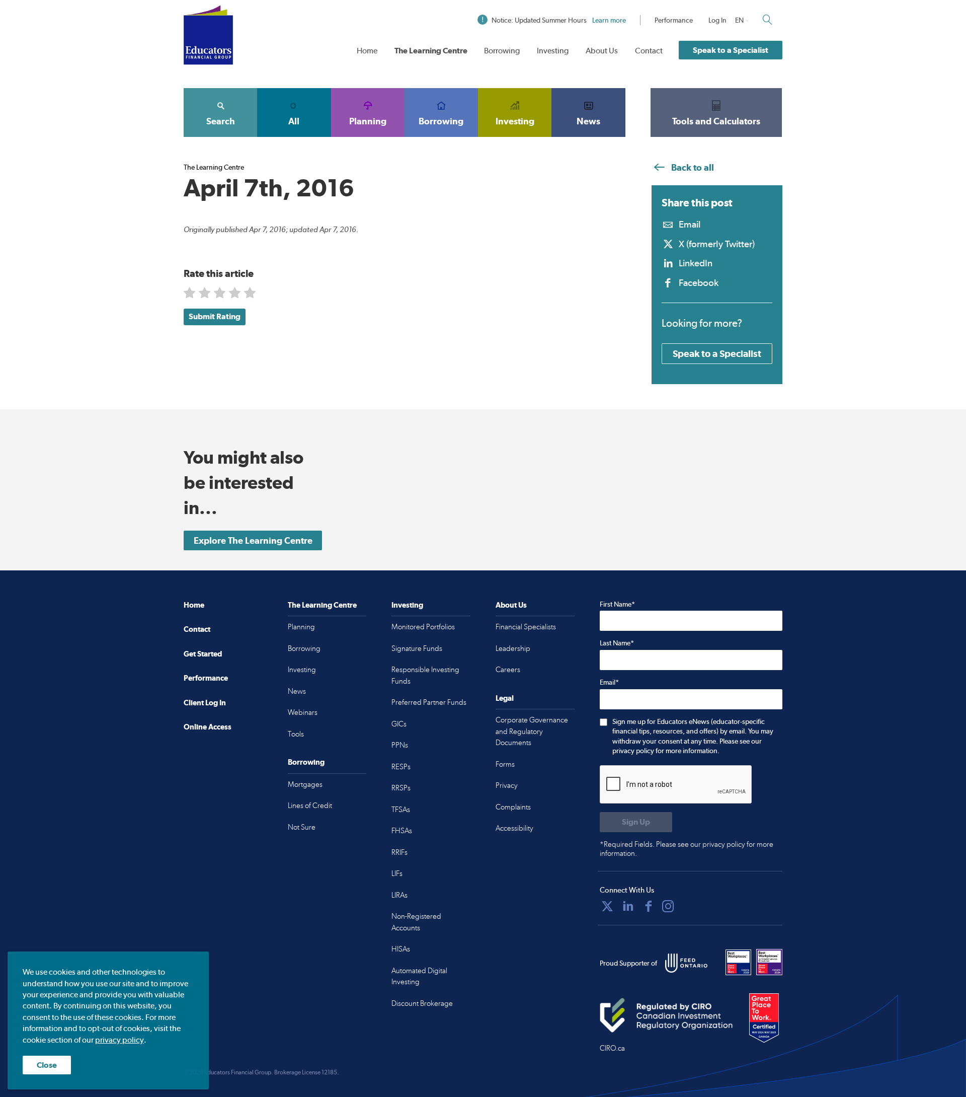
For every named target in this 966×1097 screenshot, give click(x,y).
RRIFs (399, 852)
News (588, 121)
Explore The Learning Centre (253, 540)
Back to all (691, 167)
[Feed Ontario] (686, 963)
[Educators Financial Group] (208, 35)
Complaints (513, 807)
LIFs (397, 873)
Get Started (203, 653)
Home (367, 50)
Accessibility (514, 828)
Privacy (507, 785)
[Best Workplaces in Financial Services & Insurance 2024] (769, 962)
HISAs (400, 949)
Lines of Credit (310, 805)
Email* (609, 682)
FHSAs (401, 830)
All (293, 121)
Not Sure (301, 827)
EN (739, 20)
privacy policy (119, 1040)
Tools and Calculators (716, 121)
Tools (296, 734)
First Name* (617, 604)
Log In (717, 20)
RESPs (401, 766)
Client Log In (205, 702)
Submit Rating (214, 316)
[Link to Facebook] (648, 906)
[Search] (767, 20)
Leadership (513, 648)
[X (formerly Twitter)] (607, 906)
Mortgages (305, 784)
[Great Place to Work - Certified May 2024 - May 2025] (764, 1018)
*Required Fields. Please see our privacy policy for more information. (686, 849)
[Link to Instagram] (668, 906)
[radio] (190, 295)
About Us (602, 50)
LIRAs (399, 895)
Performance (674, 20)
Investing (553, 50)
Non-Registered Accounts (416, 922)
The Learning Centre (430, 50)
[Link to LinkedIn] (627, 906)
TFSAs (400, 809)
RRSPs (401, 787)
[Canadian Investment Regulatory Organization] (666, 1015)
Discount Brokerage (422, 1003)
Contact (649, 50)
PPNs (399, 745)
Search (220, 121)
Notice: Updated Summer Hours (559, 20)
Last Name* (617, 643)
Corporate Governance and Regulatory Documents (532, 731)
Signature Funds (416, 648)
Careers (508, 669)
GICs (399, 723)
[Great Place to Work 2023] (739, 962)
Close (47, 1065)
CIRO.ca (612, 1048)
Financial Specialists (526, 626)
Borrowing (502, 50)
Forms (505, 764)
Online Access (207, 726)
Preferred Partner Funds (428, 702)
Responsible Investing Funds (425, 675)
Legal (505, 698)
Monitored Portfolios (423, 626)
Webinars (302, 712)
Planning (367, 121)
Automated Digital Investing (419, 976)
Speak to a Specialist (730, 50)
